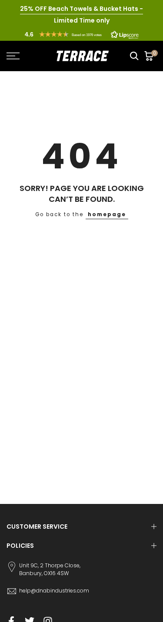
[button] (82, 34)
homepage (107, 214)
